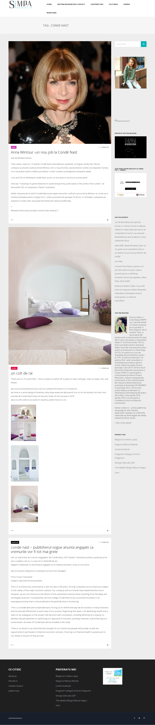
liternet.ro (13, 681)
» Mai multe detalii (123, 422)
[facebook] (134, 718)
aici (64, 399)
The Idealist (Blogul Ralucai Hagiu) (130, 467)
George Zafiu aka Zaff (125, 462)
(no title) (118, 261)
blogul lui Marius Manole (126, 444)
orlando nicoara (15, 686)
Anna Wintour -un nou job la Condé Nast (44, 152)
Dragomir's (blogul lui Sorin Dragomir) (73, 690)
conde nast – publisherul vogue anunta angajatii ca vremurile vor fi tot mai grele (52, 549)
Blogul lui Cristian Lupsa (126, 439)
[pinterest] (144, 718)
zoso (117, 472)
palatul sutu (13, 690)
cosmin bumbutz (122, 449)
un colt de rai (21, 373)
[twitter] (139, 718)
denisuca (12, 676)
